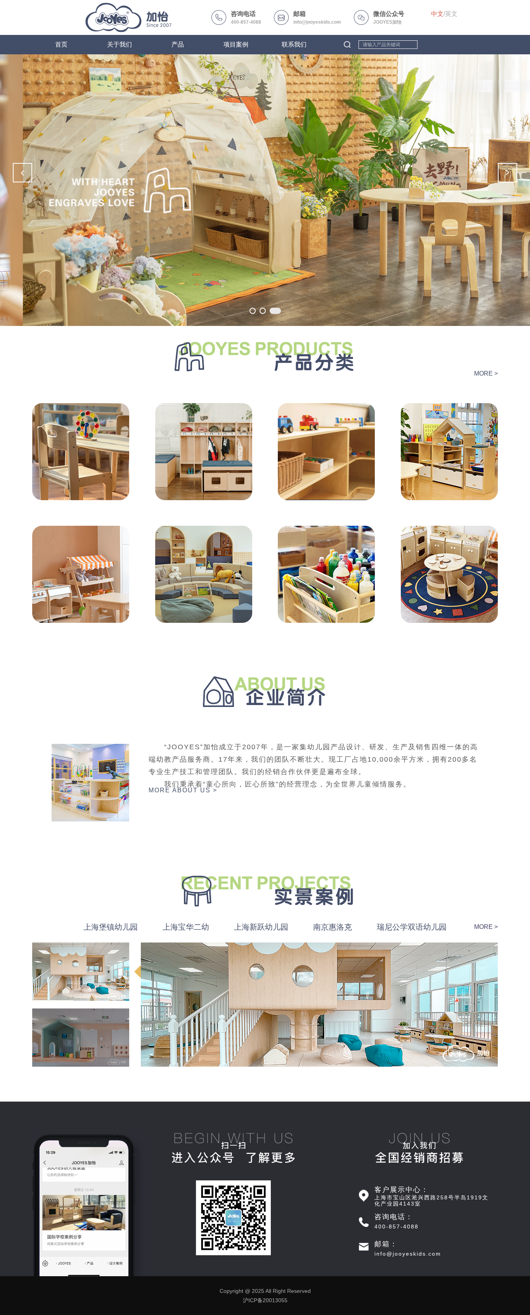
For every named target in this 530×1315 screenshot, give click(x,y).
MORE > (486, 373)
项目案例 (235, 44)
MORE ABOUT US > (183, 790)
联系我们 (294, 44)
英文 (451, 13)
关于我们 (119, 44)
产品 (177, 44)
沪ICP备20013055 (265, 1300)
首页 (61, 44)
